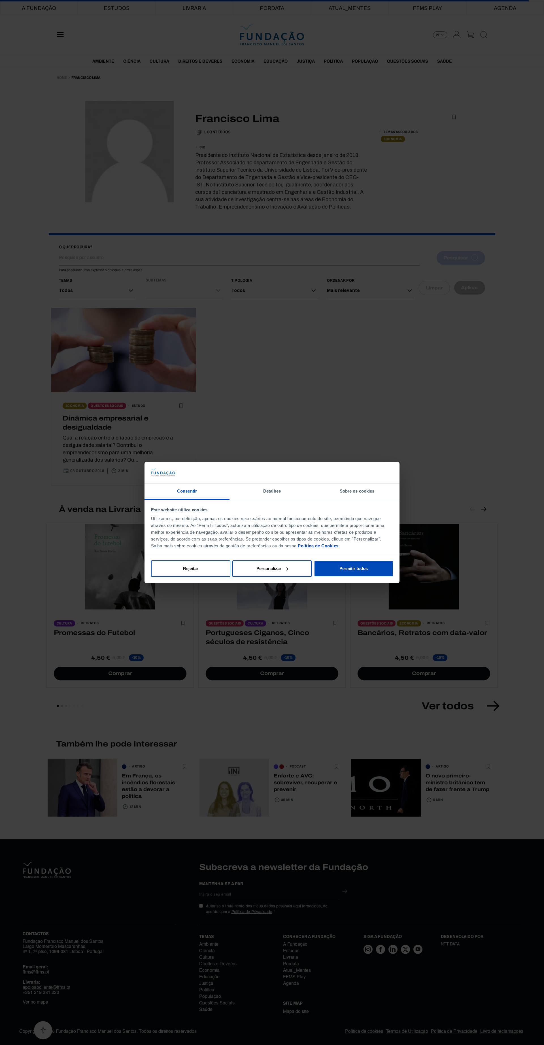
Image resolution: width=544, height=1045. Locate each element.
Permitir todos (353, 568)
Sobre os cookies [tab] (357, 491)
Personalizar (268, 568)
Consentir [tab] (187, 491)
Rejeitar (190, 568)
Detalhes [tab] (272, 491)
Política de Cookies (318, 545)
